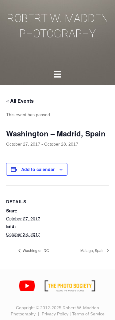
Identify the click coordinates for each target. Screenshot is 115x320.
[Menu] (57, 74)
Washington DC (35, 250)
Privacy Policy (55, 313)
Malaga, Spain (92, 250)
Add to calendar (38, 169)
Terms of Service (88, 313)
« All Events (20, 100)
